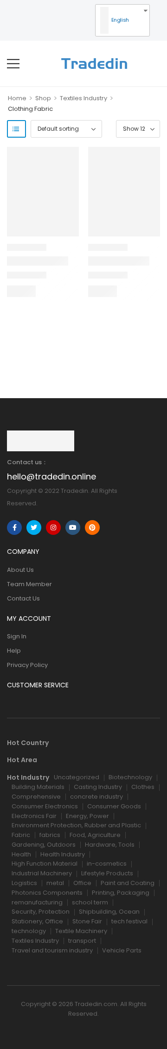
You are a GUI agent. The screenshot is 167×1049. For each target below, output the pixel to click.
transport (82, 940)
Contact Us (23, 598)
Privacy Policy (27, 665)
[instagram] (53, 527)
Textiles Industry (83, 98)
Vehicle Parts (121, 950)
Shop (43, 98)
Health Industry (62, 854)
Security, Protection (41, 911)
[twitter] (33, 527)
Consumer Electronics (45, 806)
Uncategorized (76, 777)
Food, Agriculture (95, 835)
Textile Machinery (81, 931)
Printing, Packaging (120, 892)
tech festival (129, 921)
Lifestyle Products (107, 873)
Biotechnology (130, 777)
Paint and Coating (127, 883)
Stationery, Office (37, 921)
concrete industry (96, 796)
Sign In (16, 636)
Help (14, 650)
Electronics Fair (34, 816)
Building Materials (38, 786)
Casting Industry (98, 786)
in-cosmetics (107, 863)
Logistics (24, 883)
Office (82, 883)
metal (55, 883)
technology (29, 931)
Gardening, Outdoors (44, 844)
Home (17, 98)
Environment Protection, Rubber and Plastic (76, 825)
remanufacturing (37, 902)
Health (21, 854)
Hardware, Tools (110, 844)
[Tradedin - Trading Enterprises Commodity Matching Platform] (94, 63)
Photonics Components (47, 892)
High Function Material (44, 863)
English (119, 20)
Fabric (21, 835)
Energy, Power (87, 816)
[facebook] (14, 527)
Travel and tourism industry (52, 950)
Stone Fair (87, 921)
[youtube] (72, 527)
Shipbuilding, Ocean (109, 911)
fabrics (49, 835)
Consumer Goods (114, 806)
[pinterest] (92, 527)
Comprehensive (36, 796)
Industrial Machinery (42, 873)
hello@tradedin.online (51, 476)
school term (90, 902)
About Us (20, 569)
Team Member (29, 584)
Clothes (142, 786)
